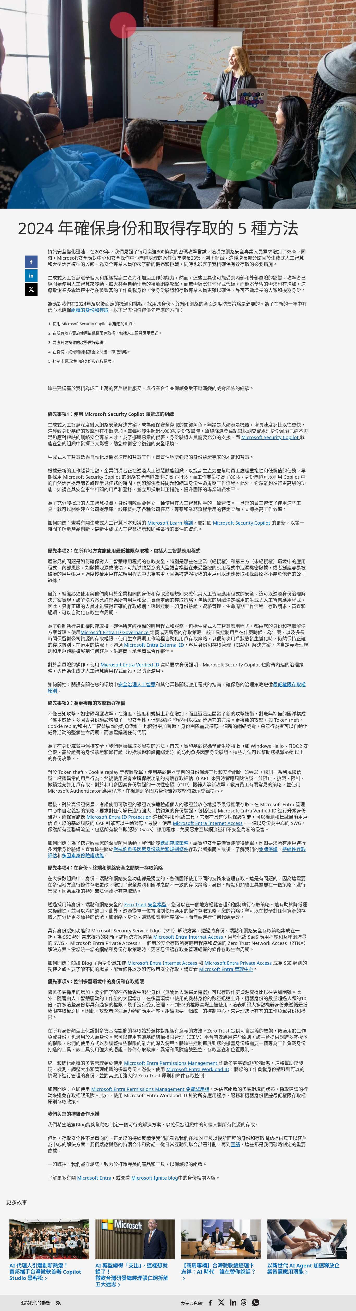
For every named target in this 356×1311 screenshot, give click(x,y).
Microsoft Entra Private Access (238, 963)
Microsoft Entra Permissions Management (171, 1063)
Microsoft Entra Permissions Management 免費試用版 (150, 1089)
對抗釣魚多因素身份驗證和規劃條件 (150, 849)
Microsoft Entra (94, 1178)
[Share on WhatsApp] (256, 1303)
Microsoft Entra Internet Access (208, 823)
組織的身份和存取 (90, 310)
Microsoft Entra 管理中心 (226, 969)
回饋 (235, 1144)
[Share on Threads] (245, 1303)
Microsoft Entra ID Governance (115, 632)
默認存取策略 (174, 843)
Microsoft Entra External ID (154, 645)
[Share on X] (222, 1303)
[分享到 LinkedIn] (233, 1303)
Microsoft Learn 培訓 (170, 523)
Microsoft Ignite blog (154, 1178)
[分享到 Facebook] (210, 1303)
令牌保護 (268, 849)
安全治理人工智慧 (137, 684)
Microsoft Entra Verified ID (130, 664)
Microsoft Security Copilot (270, 437)
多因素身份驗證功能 (83, 855)
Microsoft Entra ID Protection (120, 817)
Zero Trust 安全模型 (145, 904)
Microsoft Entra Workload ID (197, 1069)
